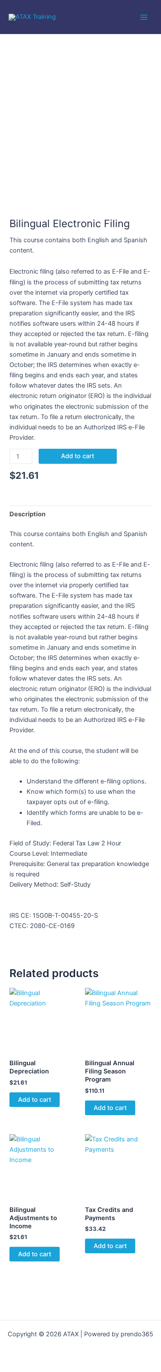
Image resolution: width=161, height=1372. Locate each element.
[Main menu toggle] (143, 16)
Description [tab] (27, 514)
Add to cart (77, 456)
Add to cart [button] (34, 1100)
